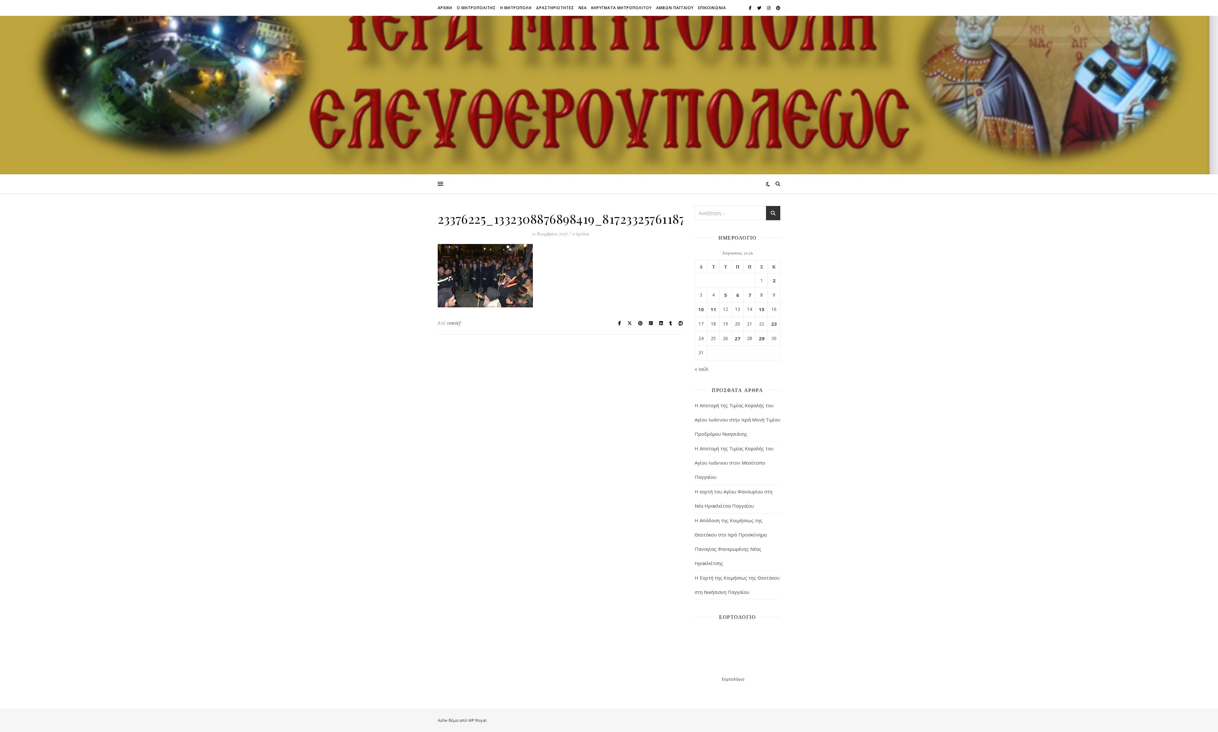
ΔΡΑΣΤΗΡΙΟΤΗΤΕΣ (555, 7)
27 (737, 338)
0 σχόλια (580, 233)
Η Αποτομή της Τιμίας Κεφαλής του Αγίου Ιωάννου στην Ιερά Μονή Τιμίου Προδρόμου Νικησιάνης (737, 419)
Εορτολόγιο (733, 679)
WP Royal (477, 720)
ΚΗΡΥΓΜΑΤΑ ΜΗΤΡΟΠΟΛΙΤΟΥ (621, 7)
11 (713, 309)
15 (761, 309)
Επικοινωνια (712, 7)
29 (761, 338)
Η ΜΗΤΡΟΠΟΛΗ (516, 7)
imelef (453, 323)
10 (701, 309)
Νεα (583, 7)
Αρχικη (445, 7)
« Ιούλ (701, 369)
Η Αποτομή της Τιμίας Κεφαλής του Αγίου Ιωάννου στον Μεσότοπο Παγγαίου (734, 462)
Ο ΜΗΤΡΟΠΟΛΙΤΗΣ (476, 7)
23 (774, 324)
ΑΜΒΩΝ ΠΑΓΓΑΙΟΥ (675, 7)
